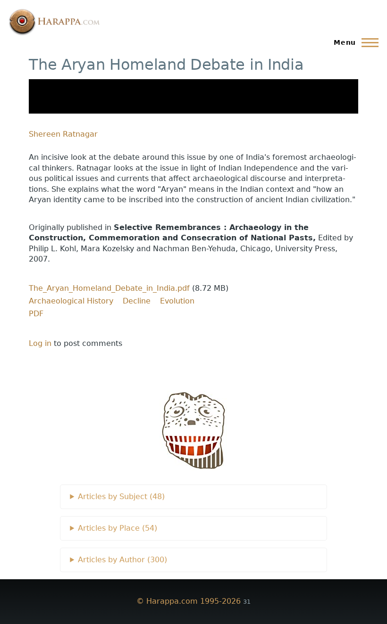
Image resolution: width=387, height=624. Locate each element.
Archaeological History (71, 300)
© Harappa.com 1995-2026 (188, 601)
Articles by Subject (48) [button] (121, 496)
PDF (36, 313)
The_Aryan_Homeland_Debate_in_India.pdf (109, 288)
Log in (40, 343)
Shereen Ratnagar (63, 134)
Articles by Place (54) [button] (117, 528)
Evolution (177, 300)
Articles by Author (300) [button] (122, 559)
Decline (137, 300)
